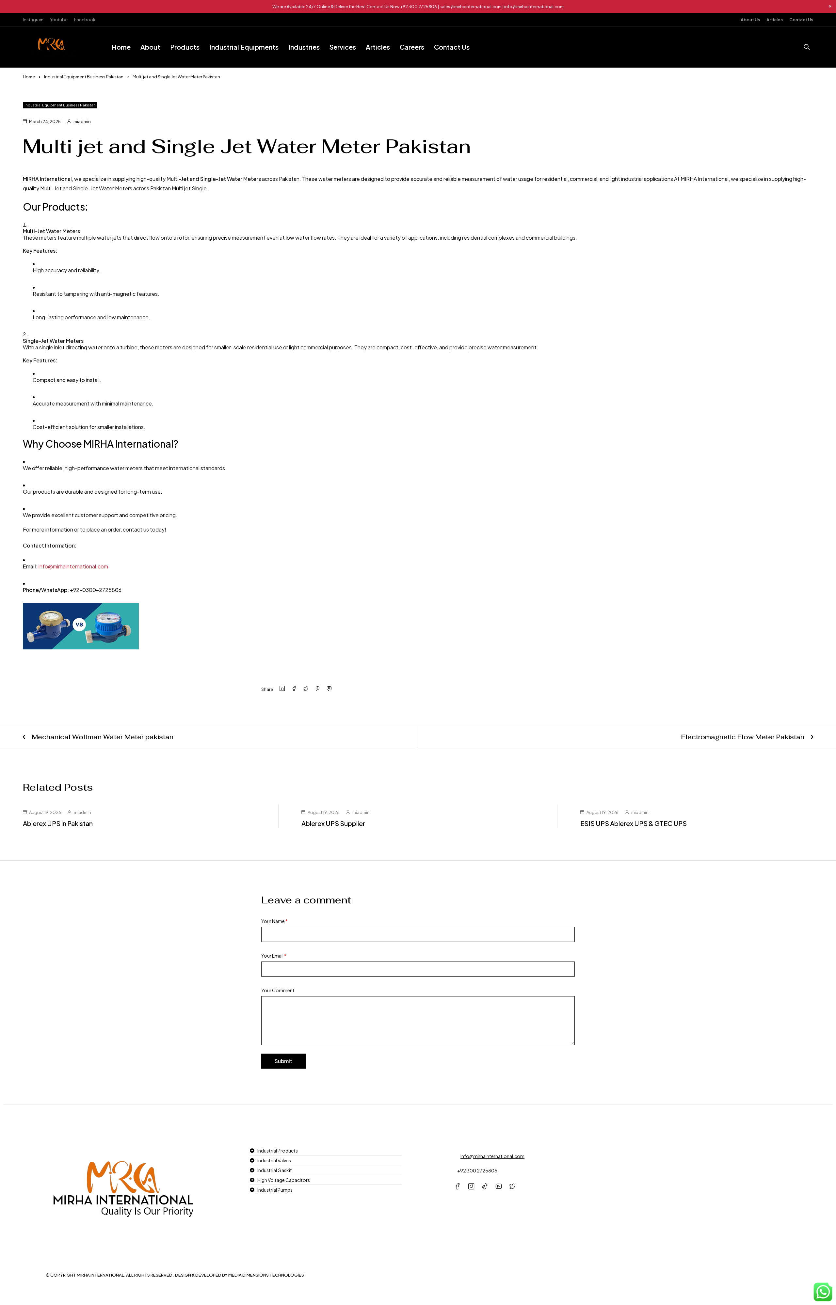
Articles (774, 19)
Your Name (274, 921)
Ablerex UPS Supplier (333, 823)
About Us (750, 19)
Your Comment (278, 990)
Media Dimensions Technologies (266, 1275)
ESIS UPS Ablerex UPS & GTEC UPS (633, 823)
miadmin (82, 121)
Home (29, 76)
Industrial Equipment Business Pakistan (83, 76)
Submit (283, 1061)
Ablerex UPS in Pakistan (58, 823)
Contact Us (801, 19)
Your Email (273, 956)
